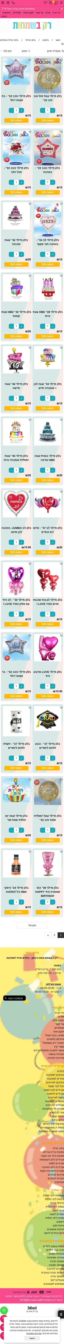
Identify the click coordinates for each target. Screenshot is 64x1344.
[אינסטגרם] (8, 3)
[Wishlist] (45, 3)
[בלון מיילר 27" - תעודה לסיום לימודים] (16, 735)
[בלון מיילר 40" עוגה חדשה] (16, 372)
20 (29, 260)
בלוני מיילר (58, 1148)
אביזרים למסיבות (53, 1143)
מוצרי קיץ (59, 1046)
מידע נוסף (32, 953)
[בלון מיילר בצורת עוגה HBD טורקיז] (47, 444)
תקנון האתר (28, 12)
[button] (48, 120)
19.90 (27, 547)
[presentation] (4, 9)
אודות (47, 12)
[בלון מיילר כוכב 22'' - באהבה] (47, 164)
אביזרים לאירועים (52, 1066)
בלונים (60, 1071)
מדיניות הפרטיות (33, 1333)
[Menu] (61, 3)
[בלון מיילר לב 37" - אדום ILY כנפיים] (47, 516)
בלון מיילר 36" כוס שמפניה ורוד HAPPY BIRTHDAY (47, 891)
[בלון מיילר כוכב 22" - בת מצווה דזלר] (16, 84)
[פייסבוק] (2, 3)
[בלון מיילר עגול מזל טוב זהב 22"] (47, 92)
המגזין (4, 16)
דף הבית (56, 12)
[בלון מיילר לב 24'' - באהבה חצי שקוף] (47, 236)
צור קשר (39, 12)
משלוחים (17, 12)
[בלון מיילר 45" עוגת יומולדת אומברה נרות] (16, 444)
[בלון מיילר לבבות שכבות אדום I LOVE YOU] (47, 596)
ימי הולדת (57, 1190)
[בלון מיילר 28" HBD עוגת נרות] (47, 300)
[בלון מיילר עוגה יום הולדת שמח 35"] (16, 801)
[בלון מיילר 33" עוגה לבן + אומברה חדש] (47, 368)
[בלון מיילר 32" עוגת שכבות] (16, 228)
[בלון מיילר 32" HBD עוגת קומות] (16, 300)
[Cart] (50, 3)
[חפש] (56, 3)
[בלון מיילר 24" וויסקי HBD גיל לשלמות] (16, 876)
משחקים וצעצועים (52, 1241)
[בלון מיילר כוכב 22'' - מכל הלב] (16, 164)
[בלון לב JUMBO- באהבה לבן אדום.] (16, 516)
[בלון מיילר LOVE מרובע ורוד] (47, 660)
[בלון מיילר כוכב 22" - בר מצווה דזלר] (16, 659)
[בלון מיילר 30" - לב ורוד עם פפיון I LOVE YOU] (16, 596)
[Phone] (13, 3)
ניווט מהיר (57, 1007)
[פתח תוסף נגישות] (61, 1314)
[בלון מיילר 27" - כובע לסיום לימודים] (47, 730)
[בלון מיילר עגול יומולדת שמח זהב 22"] (47, 804)
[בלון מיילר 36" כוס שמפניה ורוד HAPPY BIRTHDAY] (47, 876)
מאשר (32, 1338)
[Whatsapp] (4, 1311)
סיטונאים (6, 12)
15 (60, 116)
